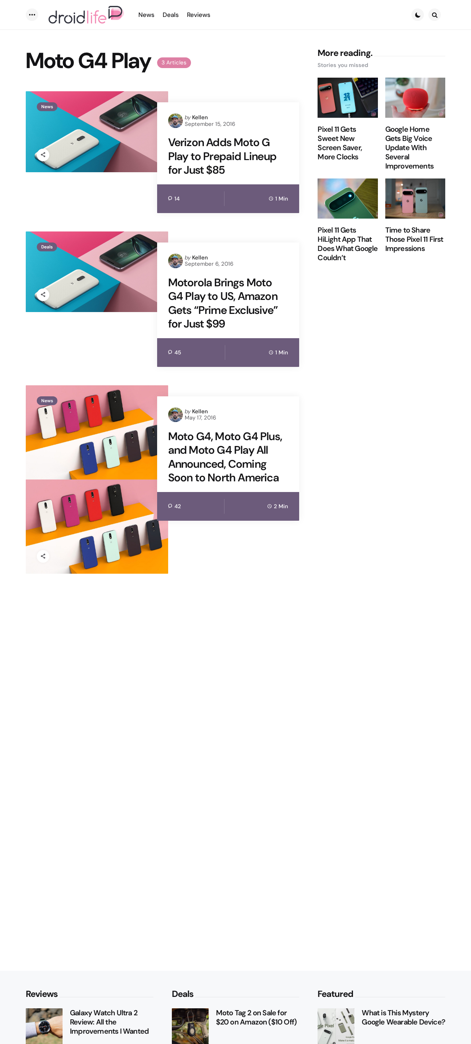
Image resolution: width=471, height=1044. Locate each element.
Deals (47, 247)
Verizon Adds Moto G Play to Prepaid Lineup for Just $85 (222, 156)
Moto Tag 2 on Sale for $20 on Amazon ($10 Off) (256, 1017)
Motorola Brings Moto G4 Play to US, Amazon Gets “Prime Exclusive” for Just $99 (223, 303)
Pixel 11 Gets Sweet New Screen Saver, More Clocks (340, 143)
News (47, 107)
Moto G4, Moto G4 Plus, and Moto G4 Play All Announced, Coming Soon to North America (225, 457)
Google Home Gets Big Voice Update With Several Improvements (409, 148)
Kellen (200, 117)
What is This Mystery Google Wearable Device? (403, 1017)
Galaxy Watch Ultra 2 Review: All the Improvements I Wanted (109, 1022)
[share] (43, 155)
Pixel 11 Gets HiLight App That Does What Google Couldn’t (348, 244)
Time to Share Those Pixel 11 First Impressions (414, 240)
